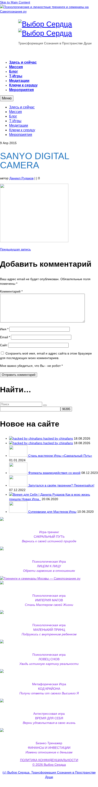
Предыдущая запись (15, 249)
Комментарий (11, 291)
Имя (4, 329)
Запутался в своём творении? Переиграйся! (61, 485)
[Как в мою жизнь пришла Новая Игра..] (37, 494)
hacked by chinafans (58, 438)
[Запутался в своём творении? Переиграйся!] (18, 485)
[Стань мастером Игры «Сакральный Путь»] (18, 455)
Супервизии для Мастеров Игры (52, 511)
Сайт (3, 345)
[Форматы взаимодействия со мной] (18, 473)
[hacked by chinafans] (26, 438)
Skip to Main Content (15, 2)
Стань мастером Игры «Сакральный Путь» (60, 455)
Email (5, 337)
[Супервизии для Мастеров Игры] (18, 511)
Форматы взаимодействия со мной (54, 473)
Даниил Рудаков (21, 178)
